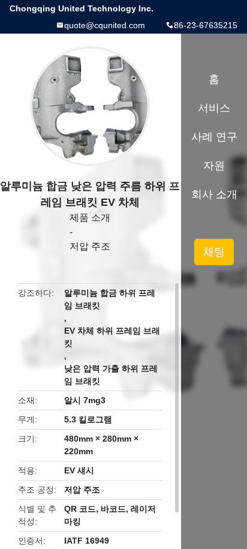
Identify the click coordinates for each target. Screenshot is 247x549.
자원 (214, 166)
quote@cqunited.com (104, 25)
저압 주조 (90, 246)
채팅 (214, 252)
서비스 (214, 108)
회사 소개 (214, 194)
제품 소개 (90, 217)
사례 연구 (214, 137)
